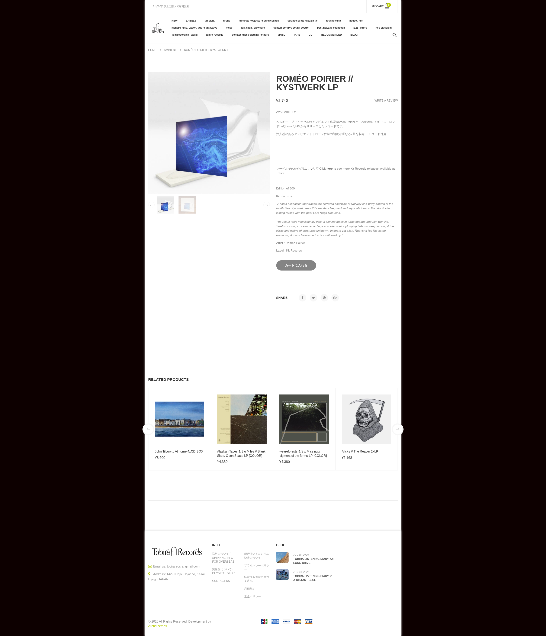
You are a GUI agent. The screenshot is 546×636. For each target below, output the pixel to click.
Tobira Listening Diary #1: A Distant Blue (313, 578)
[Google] (335, 297)
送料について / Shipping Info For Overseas (223, 557)
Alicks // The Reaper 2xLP (360, 451)
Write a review (386, 100)
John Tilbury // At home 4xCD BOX (179, 451)
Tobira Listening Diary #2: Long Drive (313, 560)
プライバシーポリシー (256, 567)
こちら (310, 168)
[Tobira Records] (157, 28)
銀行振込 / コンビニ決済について (256, 555)
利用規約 (249, 588)
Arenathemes (157, 626)
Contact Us (221, 580)
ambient (170, 50)
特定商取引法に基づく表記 (256, 578)
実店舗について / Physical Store (224, 571)
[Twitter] (313, 297)
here (330, 168)
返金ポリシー (252, 596)
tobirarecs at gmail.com (183, 566)
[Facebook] (302, 297)
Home (152, 50)
